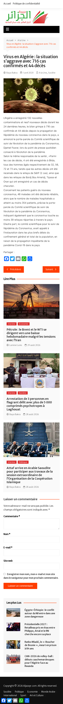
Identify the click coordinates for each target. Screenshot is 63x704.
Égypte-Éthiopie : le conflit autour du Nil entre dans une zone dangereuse (40, 613)
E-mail (8, 547)
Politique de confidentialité (26, 3)
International (10, 695)
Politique (23, 462)
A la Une (43, 72)
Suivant (49, 269)
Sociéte (51, 72)
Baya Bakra (11, 72)
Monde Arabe (48, 692)
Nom (7, 534)
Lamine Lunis (15, 345)
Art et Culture (37, 695)
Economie (23, 324)
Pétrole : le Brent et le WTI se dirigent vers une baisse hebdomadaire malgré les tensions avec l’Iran (31, 335)
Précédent (15, 269)
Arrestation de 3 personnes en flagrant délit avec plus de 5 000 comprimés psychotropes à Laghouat (29, 404)
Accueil (7, 3)
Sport (23, 695)
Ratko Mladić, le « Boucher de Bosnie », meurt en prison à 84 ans (40, 645)
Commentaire (12, 516)
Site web (8, 560)
